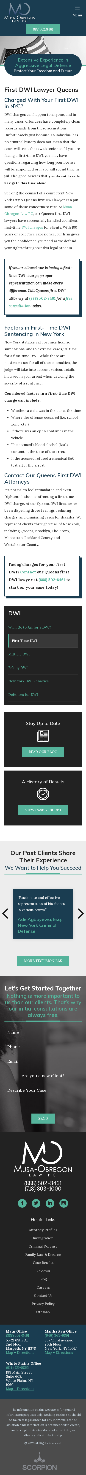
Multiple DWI (19, 654)
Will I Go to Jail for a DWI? (29, 627)
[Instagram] (63, 1203)
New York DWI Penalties (28, 681)
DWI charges (32, 227)
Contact (28, 572)
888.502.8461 (43, 29)
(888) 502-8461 (42, 298)
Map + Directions (20, 1352)
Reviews (43, 1271)
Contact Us (43, 1295)
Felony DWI (18, 667)
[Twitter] (36, 1203)
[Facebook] (22, 1203)
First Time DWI (24, 641)
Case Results (43, 1263)
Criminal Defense (43, 1246)
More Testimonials (43, 961)
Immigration (43, 1238)
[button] (77, 12)
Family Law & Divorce (43, 1254)
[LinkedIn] (50, 1203)
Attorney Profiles (43, 1230)
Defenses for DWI (23, 694)
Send (43, 1118)
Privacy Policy (43, 1304)
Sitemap (43, 1312)
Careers (43, 1287)
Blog (43, 1279)
